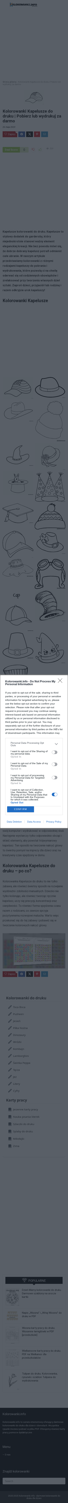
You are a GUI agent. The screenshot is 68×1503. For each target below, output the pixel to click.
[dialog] (34, 751)
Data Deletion (14, 821)
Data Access (34, 821)
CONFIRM (20, 809)
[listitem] (34, 744)
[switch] (54, 752)
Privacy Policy (53, 821)
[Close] (61, 681)
